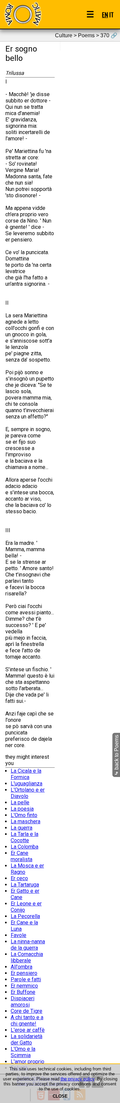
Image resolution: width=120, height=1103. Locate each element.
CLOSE (60, 1096)
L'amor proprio (27, 1061)
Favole (18, 935)
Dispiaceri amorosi (22, 1001)
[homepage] (22, 14)
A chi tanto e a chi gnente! (27, 1020)
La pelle (20, 802)
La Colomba (24, 847)
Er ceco (19, 878)
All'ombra (21, 967)
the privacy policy (77, 1078)
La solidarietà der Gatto (26, 1039)
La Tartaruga (25, 884)
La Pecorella (25, 916)
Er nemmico (24, 986)
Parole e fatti (26, 979)
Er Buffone (23, 992)
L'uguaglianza (26, 783)
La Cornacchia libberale (27, 957)
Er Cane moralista (21, 856)
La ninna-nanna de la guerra (28, 944)
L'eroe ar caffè (28, 1030)
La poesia (22, 809)
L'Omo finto (24, 815)
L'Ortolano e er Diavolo (28, 793)
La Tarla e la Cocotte (24, 837)
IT (111, 14)
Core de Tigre (26, 1011)
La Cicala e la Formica (26, 774)
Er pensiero (24, 973)
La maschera (25, 821)
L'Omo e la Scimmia (23, 1052)
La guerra (21, 828)
